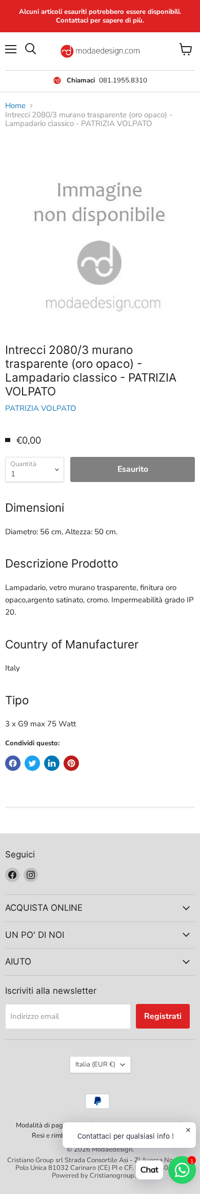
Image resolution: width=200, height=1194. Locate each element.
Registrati (163, 1016)
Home (15, 105)
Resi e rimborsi (54, 1135)
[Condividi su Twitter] (32, 763)
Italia (95, 1064)
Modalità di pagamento (51, 1125)
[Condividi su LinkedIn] (51, 763)
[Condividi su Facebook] (13, 763)
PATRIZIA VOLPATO (40, 408)
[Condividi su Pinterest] (71, 763)
